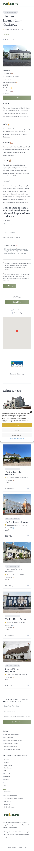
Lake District (8, 765)
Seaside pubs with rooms (12, 749)
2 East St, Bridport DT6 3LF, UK (17, 525)
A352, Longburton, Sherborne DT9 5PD (18, 674)
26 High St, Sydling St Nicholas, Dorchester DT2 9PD (18, 477)
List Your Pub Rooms (10, 795)
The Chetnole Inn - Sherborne (13, 570)
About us (7, 804)
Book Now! (17, 98)
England (6, 759)
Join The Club (17, 722)
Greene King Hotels (10, 746)
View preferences (17, 435)
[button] (31, 412)
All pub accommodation (11, 734)
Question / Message (9, 245)
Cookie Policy (13, 438)
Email (4, 229)
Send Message (9, 286)
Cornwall (7, 774)
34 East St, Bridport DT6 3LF (16, 622)
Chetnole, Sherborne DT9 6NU (16, 575)
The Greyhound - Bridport (16, 522)
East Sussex (8, 768)
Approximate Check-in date (11, 237)
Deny (17, 430)
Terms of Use (11, 847)
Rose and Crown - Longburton (12, 670)
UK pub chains (8, 737)
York (5, 782)
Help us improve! (9, 807)
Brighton (7, 776)
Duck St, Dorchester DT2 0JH (14, 29)
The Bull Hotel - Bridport (16, 619)
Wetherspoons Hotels (11, 743)
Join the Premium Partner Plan (13, 798)
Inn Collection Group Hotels (13, 740)
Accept (17, 425)
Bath (5, 785)
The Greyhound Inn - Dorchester (14, 473)
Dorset (6, 779)
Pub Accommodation (10, 12)
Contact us (7, 801)
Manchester (8, 771)
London (6, 762)
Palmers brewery (17, 374)
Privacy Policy (20, 438)
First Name (6, 220)
